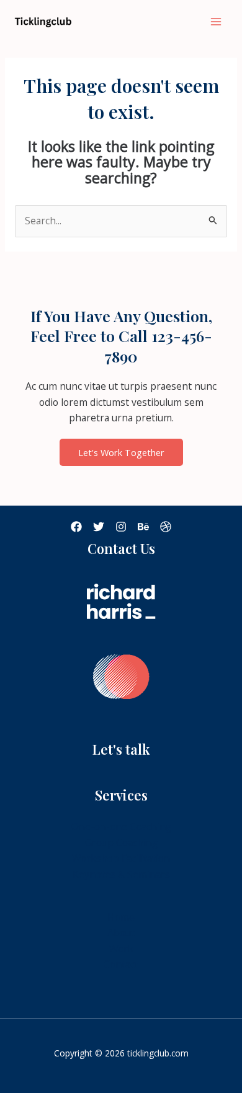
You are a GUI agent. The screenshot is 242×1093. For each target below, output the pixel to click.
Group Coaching (121, 842)
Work (121, 948)
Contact (121, 964)
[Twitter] (98, 526)
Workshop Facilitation (121, 858)
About (121, 932)
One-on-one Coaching (121, 826)
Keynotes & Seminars (121, 874)
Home (121, 917)
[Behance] (143, 526)
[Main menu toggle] (216, 21)
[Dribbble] (165, 526)
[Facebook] (76, 526)
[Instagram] (121, 526)
